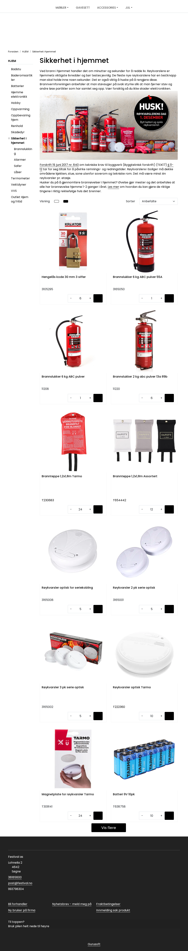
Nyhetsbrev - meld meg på (71, 904)
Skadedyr (18, 132)
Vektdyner (18, 184)
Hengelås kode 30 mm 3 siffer (64, 277)
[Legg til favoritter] (103, 214)
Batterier (17, 86)
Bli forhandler (17, 904)
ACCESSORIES (106, 8)
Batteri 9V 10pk (124, 794)
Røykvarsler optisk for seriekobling (67, 588)
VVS (14, 191)
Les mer (113, 187)
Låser (18, 172)
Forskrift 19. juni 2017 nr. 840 (59, 165)
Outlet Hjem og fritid (19, 199)
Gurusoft (94, 944)
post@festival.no (20, 883)
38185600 (15, 877)
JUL (127, 8)
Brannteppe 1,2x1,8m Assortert (135, 476)
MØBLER (61, 8)
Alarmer (20, 160)
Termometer (20, 178)
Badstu (16, 69)
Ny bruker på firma (21, 910)
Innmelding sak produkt (113, 910)
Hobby (16, 103)
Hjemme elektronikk (19, 94)
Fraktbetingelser (108, 904)
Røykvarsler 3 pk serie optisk (63, 687)
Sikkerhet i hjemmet (18, 140)
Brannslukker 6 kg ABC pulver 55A (137, 277)
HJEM (12, 61)
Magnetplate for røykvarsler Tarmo (68, 794)
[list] (56, 201)
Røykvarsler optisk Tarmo (132, 687)
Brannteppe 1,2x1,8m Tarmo (62, 476)
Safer (18, 166)
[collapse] (32, 109)
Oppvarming (20, 109)
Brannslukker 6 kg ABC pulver (63, 377)
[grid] (65, 201)
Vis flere (108, 827)
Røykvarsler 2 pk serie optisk (134, 588)
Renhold (17, 126)
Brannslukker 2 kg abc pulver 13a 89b (140, 377)
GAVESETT (83, 8)
